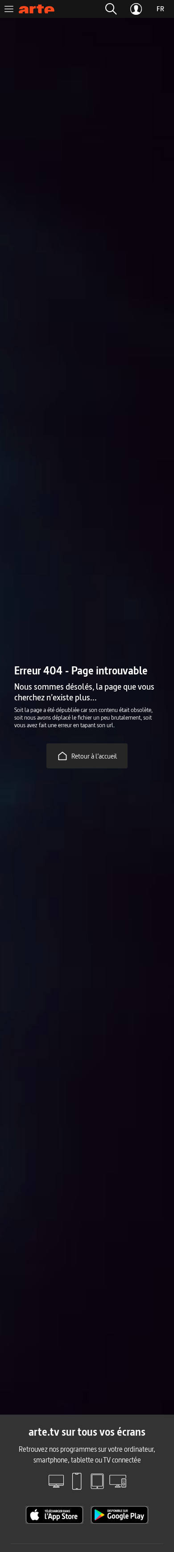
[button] (111, 9)
